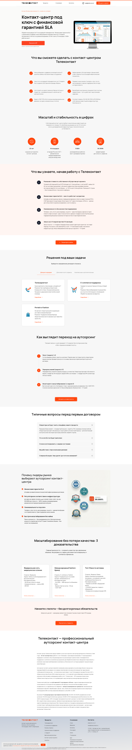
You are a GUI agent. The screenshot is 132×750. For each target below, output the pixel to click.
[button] (103, 3)
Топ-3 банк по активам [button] (94, 568)
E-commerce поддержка (91, 283)
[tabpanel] (66, 304)
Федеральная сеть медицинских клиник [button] (33, 569)
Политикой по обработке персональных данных (26, 745)
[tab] (46, 273)
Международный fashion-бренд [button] (65, 569)
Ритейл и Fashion (42, 307)
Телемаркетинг (41, 283)
